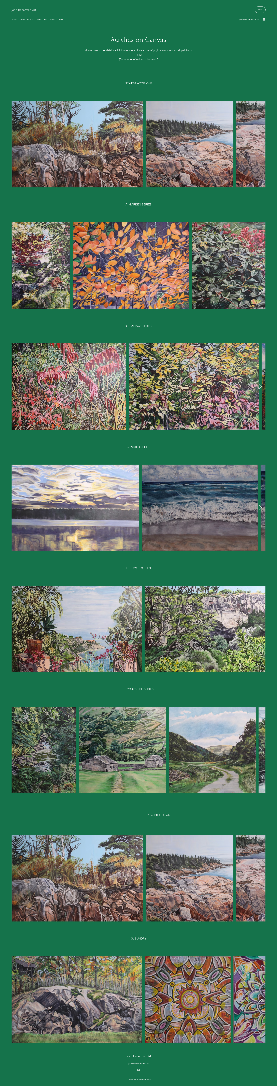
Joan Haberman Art (24, 10)
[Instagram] (264, 19)
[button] (26, 19)
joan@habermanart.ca (249, 19)
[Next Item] (260, 144)
